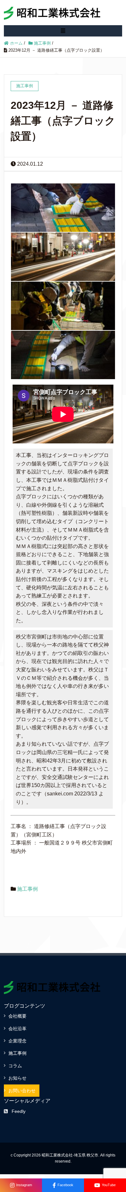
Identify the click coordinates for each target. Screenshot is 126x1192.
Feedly (19, 1111)
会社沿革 (17, 1028)
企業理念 (17, 1040)
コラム (15, 1065)
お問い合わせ (22, 1090)
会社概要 (17, 1016)
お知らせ (17, 1078)
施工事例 (27, 889)
